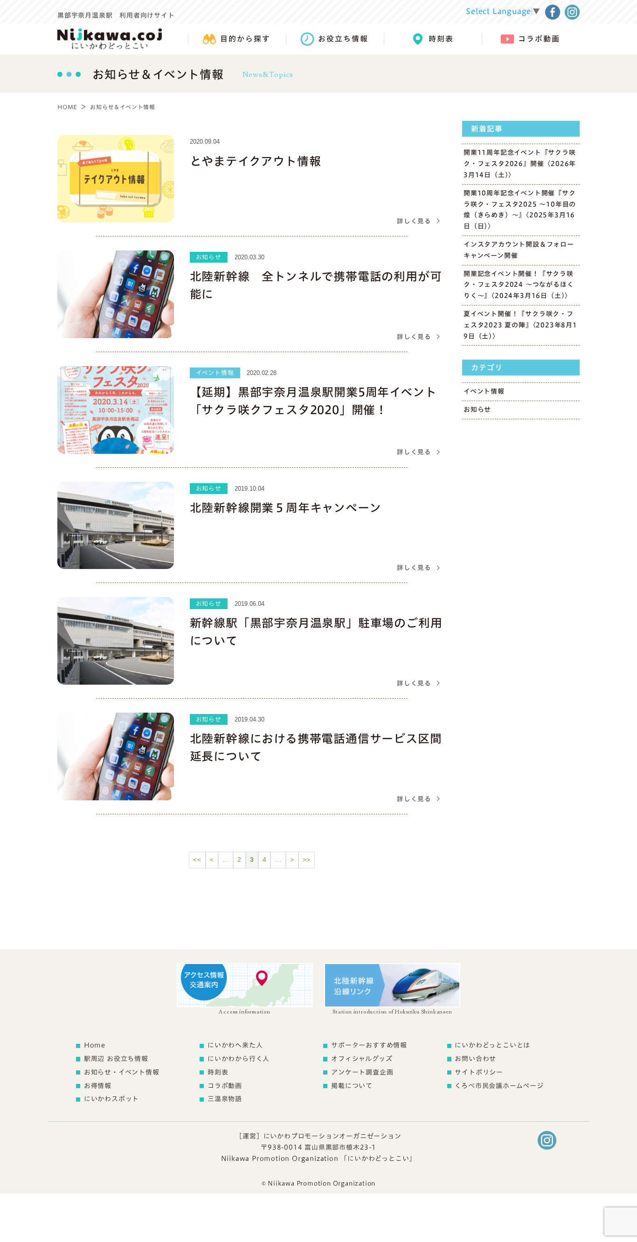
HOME (67, 107)
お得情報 (97, 1085)
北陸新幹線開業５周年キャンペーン (285, 507)
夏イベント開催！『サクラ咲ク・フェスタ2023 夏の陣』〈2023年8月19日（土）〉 (520, 325)
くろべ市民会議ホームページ (499, 1085)
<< (197, 859)
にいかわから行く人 (239, 1058)
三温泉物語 (225, 1099)
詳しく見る (414, 221)
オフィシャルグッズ (361, 1058)
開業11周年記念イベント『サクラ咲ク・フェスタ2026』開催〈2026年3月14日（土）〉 (520, 163)
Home (94, 1045)
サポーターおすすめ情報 (369, 1045)
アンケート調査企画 (362, 1072)
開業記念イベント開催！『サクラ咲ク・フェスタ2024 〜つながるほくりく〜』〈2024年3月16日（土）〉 (519, 285)
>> (307, 859)
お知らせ (477, 409)
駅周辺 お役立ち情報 (116, 1058)
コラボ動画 (225, 1085)
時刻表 (218, 1072)
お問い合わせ (475, 1058)
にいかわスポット (111, 1099)
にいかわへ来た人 (235, 1045)
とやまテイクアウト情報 (255, 161)
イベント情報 (484, 391)
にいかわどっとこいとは (492, 1045)
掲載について (352, 1085)
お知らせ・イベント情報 (121, 1072)
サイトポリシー (479, 1072)
